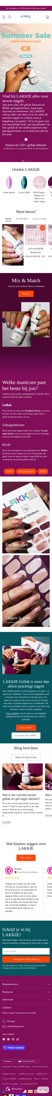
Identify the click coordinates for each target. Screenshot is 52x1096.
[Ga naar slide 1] (22, 160)
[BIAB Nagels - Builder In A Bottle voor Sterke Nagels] (7, 260)
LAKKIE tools (41, 1074)
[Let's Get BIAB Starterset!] (35, 234)
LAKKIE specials (25, 1079)
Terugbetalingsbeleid (29, 1084)
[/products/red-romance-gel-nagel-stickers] (26, 517)
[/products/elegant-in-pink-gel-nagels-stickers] (26, 591)
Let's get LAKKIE (9, 1079)
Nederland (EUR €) (28, 1061)
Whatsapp (11, 1021)
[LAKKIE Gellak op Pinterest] (8, 1039)
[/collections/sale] (26, 57)
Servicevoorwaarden (10, 1084)
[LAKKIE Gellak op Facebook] (3, 1039)
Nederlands (7, 1061)
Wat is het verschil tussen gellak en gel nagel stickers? (21, 797)
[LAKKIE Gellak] (25, 17)
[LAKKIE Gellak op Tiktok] (17, 1039)
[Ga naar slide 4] (29, 160)
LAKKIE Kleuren (9, 1074)
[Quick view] (42, 227)
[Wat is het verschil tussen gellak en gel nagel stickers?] (22, 776)
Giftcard (44, 1079)
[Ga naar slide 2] (24, 160)
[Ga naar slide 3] (27, 160)
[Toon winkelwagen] (47, 17)
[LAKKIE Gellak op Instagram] (13, 1039)
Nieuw (36, 1079)
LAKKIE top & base (26, 1074)
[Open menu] (4, 17)
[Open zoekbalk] (10, 17)
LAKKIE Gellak (24, 1067)
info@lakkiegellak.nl (15, 1026)
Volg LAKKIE (12, 713)
